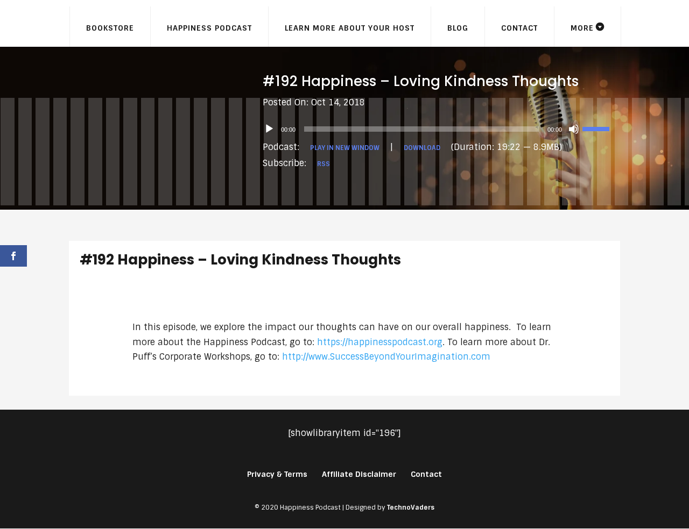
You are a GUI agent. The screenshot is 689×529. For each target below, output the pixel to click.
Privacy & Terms (277, 474)
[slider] (597, 128)
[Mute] (573, 129)
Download (422, 148)
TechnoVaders (410, 507)
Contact (519, 28)
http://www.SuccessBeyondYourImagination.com (386, 356)
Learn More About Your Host (349, 28)
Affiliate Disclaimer (359, 474)
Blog (457, 28)
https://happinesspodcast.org (379, 342)
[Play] (269, 129)
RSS (323, 164)
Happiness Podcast (209, 28)
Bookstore (110, 28)
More (582, 28)
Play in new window (344, 148)
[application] (441, 129)
